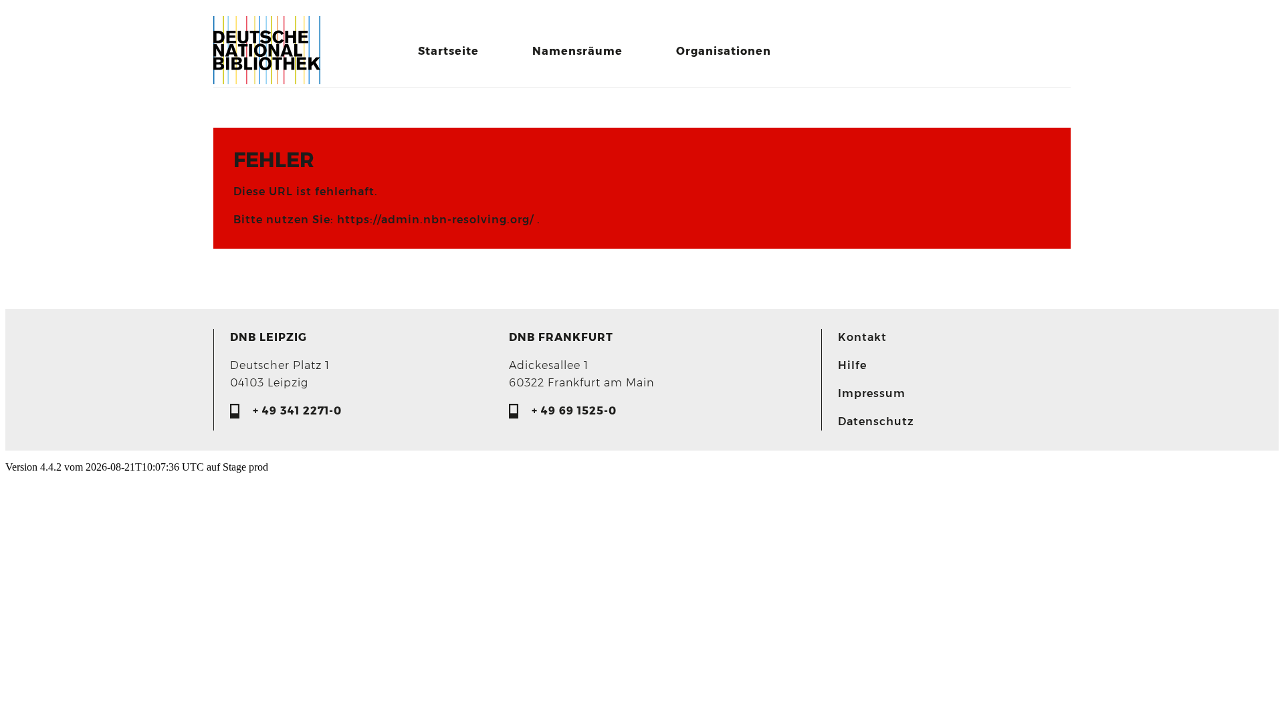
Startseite (448, 51)
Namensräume (577, 51)
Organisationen (723, 51)
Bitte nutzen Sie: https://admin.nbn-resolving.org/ (385, 219)
